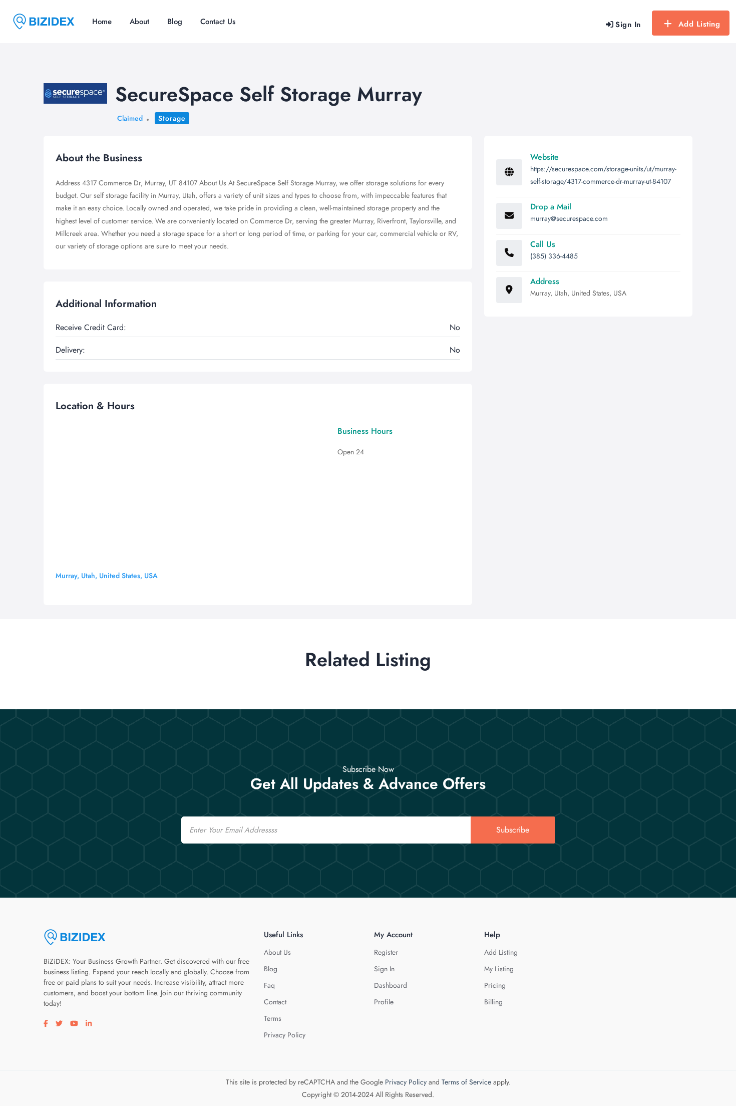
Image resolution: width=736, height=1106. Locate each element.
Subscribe (512, 830)
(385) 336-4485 (554, 256)
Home (102, 21)
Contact (275, 1002)
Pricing (495, 985)
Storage (172, 118)
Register (386, 952)
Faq (269, 985)
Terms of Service (466, 1082)
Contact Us (217, 21)
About (139, 21)
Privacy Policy (284, 1035)
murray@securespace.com (569, 218)
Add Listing (699, 24)
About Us (277, 952)
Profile (384, 1002)
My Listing (499, 969)
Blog (174, 21)
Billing (493, 1002)
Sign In (384, 969)
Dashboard (390, 985)
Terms (272, 1018)
